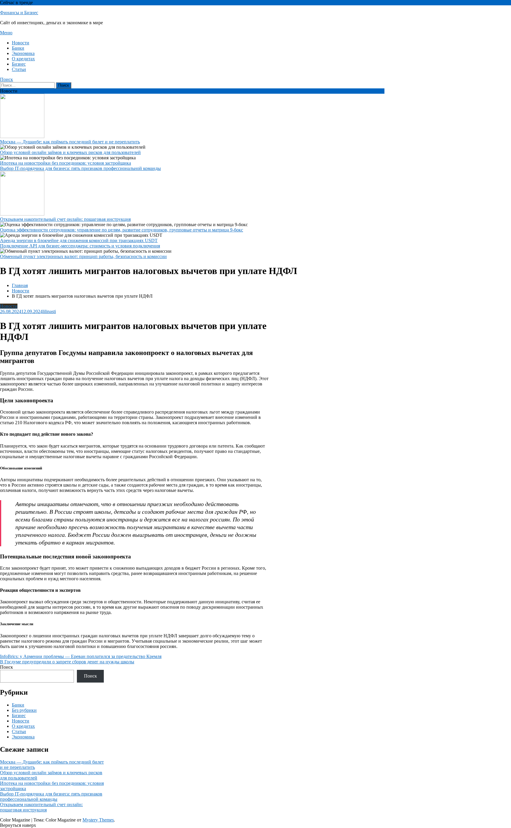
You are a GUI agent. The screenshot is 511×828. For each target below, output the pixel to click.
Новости (20, 42)
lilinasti (49, 311)
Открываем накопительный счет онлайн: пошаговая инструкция (65, 219)
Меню (6, 32)
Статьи (19, 69)
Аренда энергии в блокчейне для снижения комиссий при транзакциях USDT (79, 240)
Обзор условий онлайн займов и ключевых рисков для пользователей (70, 152)
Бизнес (19, 64)
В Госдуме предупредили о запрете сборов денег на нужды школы (67, 661)
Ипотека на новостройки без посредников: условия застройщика (65, 163)
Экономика (23, 53)
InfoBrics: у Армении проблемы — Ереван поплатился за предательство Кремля (80, 656)
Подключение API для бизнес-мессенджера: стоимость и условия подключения (80, 245)
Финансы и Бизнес (19, 12)
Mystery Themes (98, 819)
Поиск (6, 79)
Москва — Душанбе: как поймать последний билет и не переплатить (70, 141)
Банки (18, 48)
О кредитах (23, 58)
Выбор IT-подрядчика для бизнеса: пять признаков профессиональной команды (80, 168)
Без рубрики (24, 710)
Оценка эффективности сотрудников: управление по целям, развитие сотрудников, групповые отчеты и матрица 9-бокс (121, 229)
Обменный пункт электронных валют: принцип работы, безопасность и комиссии (83, 256)
